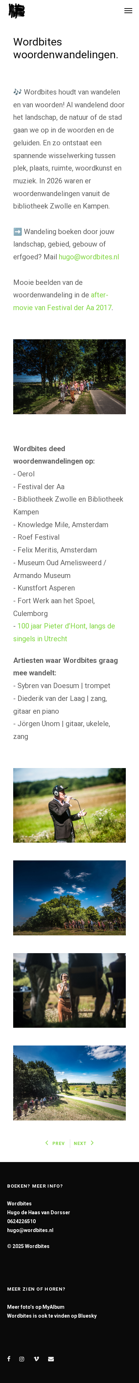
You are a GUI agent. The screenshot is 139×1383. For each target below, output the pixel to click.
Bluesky (87, 1316)
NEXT (80, 1143)
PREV (58, 1143)
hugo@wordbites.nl (90, 257)
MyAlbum (53, 1307)
